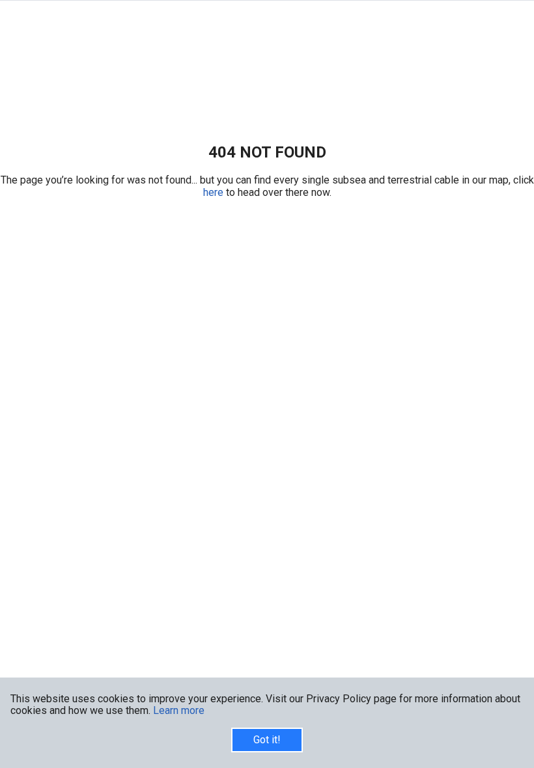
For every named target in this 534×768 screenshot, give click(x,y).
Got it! (267, 740)
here (214, 192)
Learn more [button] (178, 710)
